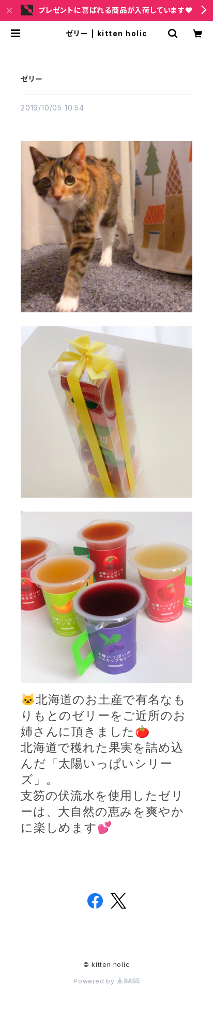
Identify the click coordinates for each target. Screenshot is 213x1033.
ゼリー (31, 78)
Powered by (95, 981)
